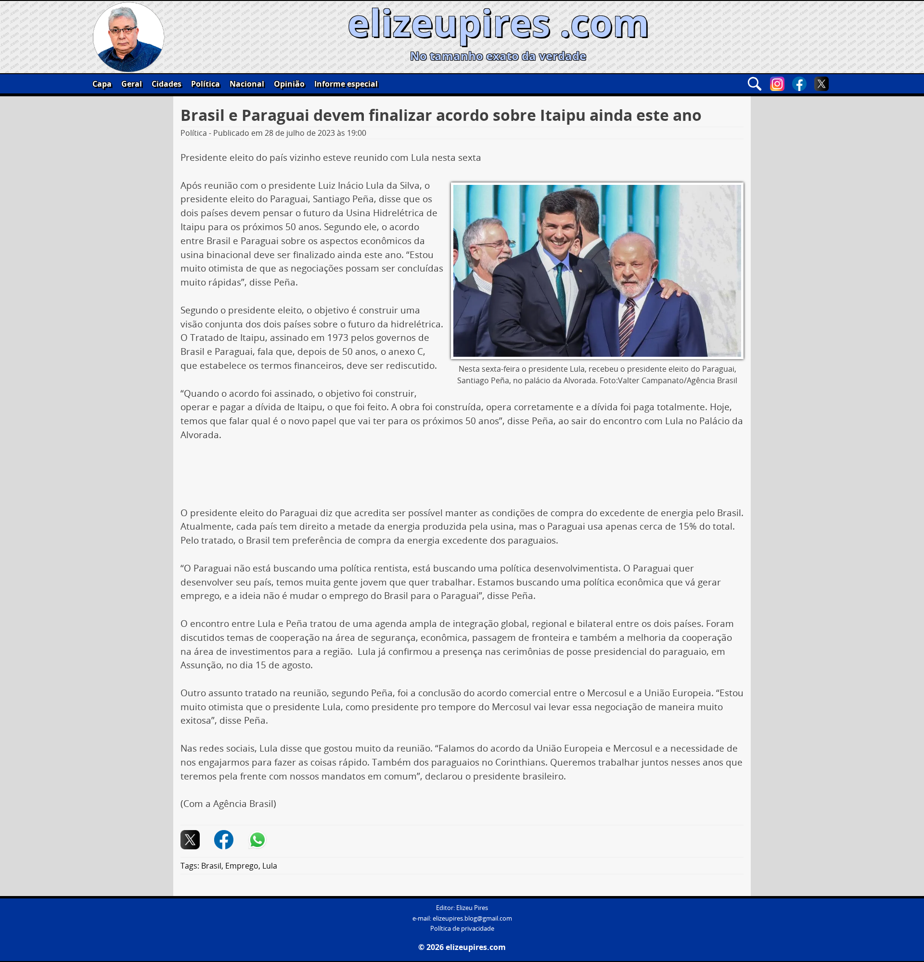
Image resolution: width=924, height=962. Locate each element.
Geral (131, 83)
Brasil (211, 865)
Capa (102, 83)
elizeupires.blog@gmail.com (472, 918)
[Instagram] (777, 84)
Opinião (289, 83)
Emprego (241, 865)
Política (205, 83)
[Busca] (754, 84)
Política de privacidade (462, 928)
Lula (269, 865)
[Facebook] (799, 84)
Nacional (247, 83)
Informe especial (346, 83)
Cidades (166, 83)
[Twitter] (821, 84)
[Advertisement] (462, 477)
